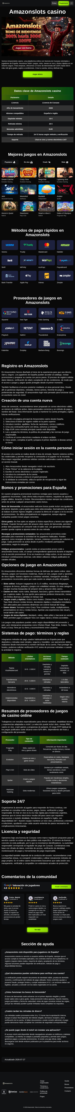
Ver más (37, 929)
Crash (45, 162)
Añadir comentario (61, 886)
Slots (63, 162)
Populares (8, 162)
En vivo (27, 162)
